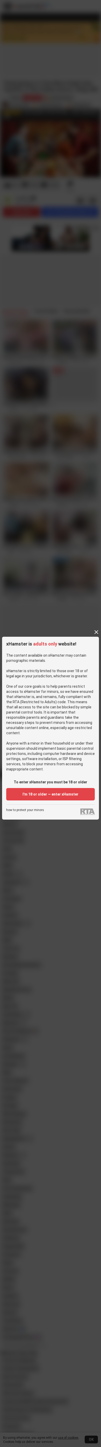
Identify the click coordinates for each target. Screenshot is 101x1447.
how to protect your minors (25, 810)
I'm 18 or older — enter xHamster (50, 794)
